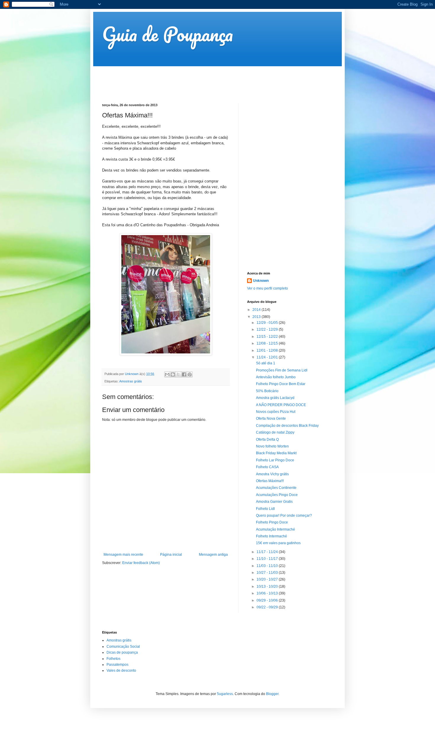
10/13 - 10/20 (268, 586)
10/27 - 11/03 (268, 573)
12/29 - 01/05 (268, 323)
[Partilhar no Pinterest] (190, 374)
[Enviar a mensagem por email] (167, 374)
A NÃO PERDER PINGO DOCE (281, 405)
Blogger (272, 694)
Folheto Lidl (265, 509)
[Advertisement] (210, 79)
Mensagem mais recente (123, 554)
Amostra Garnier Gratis (274, 502)
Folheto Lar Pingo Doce (275, 460)
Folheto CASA (267, 467)
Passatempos (117, 664)
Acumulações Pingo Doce (277, 495)
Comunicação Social (123, 646)
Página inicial (171, 554)
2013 (257, 317)
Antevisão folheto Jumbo (276, 377)
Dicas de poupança (122, 652)
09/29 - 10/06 (268, 600)
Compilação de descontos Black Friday (287, 426)
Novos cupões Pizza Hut (275, 412)
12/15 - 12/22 (268, 337)
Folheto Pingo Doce (272, 522)
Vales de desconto (121, 670)
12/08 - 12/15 (268, 343)
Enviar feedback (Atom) (141, 563)
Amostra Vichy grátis (272, 474)
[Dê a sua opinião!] (173, 374)
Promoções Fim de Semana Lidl (281, 370)
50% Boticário (267, 391)
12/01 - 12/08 (268, 350)
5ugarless (225, 694)
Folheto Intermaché (271, 536)
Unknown (261, 281)
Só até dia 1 (265, 363)
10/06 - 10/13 (268, 593)
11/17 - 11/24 (268, 552)
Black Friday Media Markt (276, 453)
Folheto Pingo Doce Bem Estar (280, 384)
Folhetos (113, 659)
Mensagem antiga (213, 554)
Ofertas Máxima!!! (270, 481)
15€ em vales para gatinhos (278, 543)
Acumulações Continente (276, 488)
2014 (257, 310)
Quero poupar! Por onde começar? (284, 515)
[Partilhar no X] (178, 374)
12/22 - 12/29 (268, 329)
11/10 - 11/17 (268, 559)
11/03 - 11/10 (268, 566)
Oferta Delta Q (267, 439)
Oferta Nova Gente (271, 418)
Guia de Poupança (167, 33)
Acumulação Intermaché (275, 529)
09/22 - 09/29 (268, 607)
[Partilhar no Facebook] (184, 374)
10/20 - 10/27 (268, 579)
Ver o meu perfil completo (267, 288)
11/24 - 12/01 (268, 357)
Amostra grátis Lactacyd (275, 398)
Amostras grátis (130, 381)
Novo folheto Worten (272, 446)
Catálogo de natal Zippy (275, 432)
